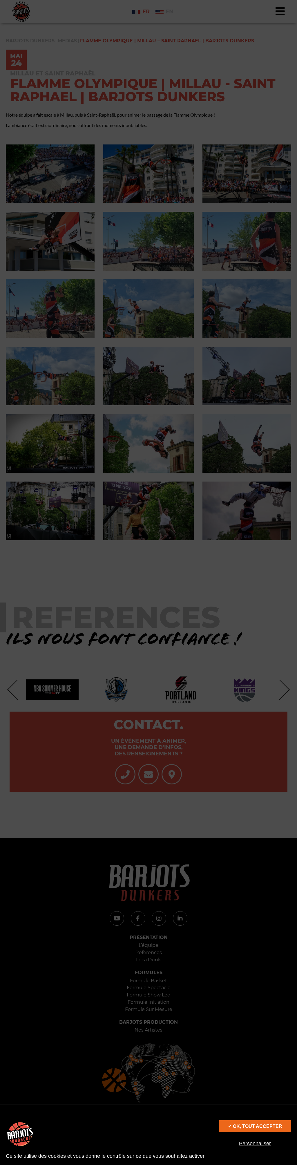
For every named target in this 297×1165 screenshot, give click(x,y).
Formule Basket (148, 980)
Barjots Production (148, 1022)
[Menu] (280, 11)
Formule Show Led (149, 995)
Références (148, 952)
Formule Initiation (148, 1002)
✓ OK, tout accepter (255, 1126)
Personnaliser (255, 1143)
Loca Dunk (148, 960)
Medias (67, 41)
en (169, 11)
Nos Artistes (148, 1030)
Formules (148, 972)
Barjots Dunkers (30, 41)
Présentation (149, 937)
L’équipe (148, 945)
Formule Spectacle (149, 987)
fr (146, 11)
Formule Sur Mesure (148, 1009)
